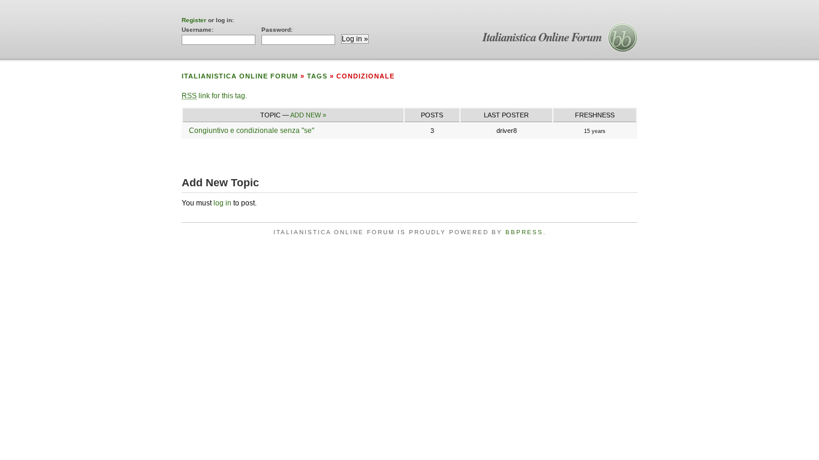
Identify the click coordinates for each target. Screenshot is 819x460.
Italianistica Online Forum (542, 36)
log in (222, 203)
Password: (277, 29)
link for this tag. (214, 96)
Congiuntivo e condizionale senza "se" (251, 130)
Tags (317, 76)
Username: (197, 29)
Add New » (308, 115)
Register (194, 20)
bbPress (524, 232)
